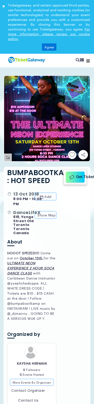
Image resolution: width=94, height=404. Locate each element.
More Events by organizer (32, 382)
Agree (49, 47)
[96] (26, 60)
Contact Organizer (28, 391)
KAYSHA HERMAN (32, 364)
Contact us (28, 400)
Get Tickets (80, 176)
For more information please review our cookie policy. (49, 34)
